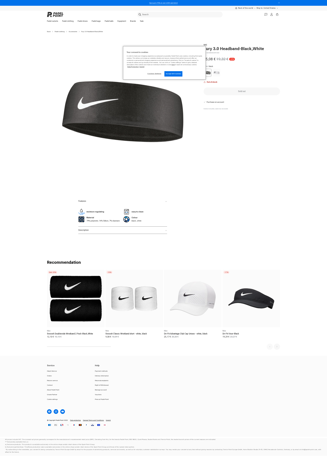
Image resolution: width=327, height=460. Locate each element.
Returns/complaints (101, 380)
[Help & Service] (266, 14)
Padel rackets (52, 21)
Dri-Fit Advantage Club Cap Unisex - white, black (185, 333)
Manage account (101, 390)
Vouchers (98, 394)
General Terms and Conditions (93, 420)
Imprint (108, 420)
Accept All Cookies (173, 74)
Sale (142, 21)
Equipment (122, 21)
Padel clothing (68, 21)
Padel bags (96, 21)
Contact (50, 385)
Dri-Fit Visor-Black (231, 333)
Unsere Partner (52, 394)
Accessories (73, 31)
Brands (133, 21)
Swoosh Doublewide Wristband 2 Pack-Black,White (70, 333)
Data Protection (133, 67)
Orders (49, 376)
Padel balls (109, 21)
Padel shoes (83, 21)
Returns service (52, 380)
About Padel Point (53, 390)
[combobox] (180, 14)
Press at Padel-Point (102, 399)
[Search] (140, 14)
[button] (270, 347)
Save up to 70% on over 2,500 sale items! (163, 3)
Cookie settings (52, 399)
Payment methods (101, 371)
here (173, 65)
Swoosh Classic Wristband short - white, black (126, 333)
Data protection (75, 420)
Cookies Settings (154, 73)
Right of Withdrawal (102, 385)
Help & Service (52, 371)
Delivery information (102, 376)
